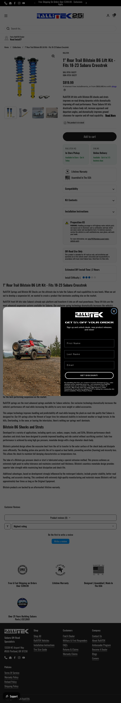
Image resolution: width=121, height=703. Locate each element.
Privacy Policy (81, 391)
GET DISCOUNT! (89, 375)
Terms (90, 391)
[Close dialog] (114, 311)
